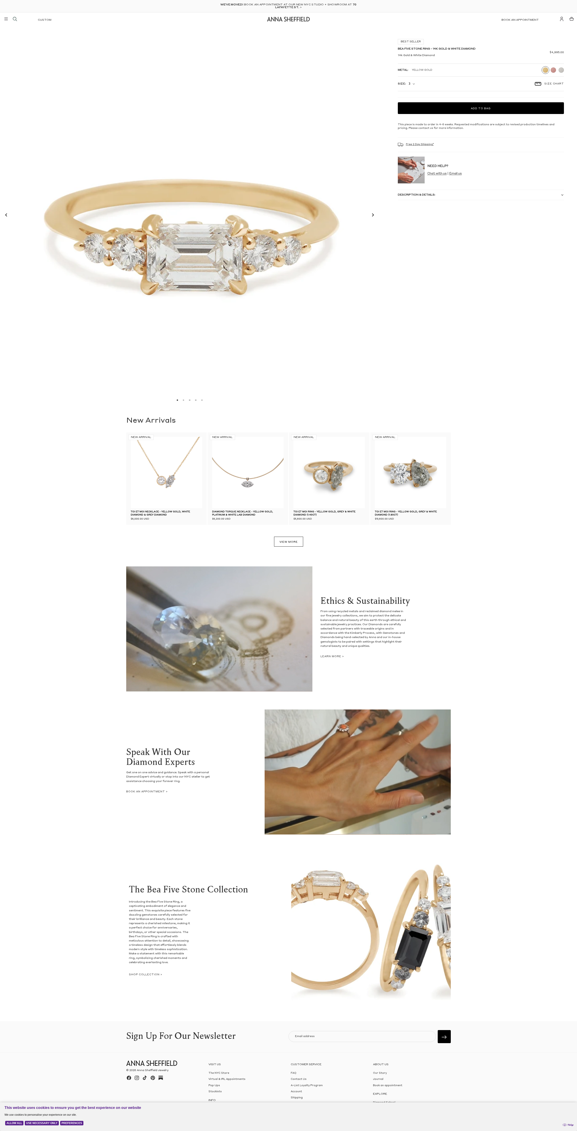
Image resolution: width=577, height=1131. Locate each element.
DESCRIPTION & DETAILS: (416, 195)
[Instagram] (137, 1078)
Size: (402, 84)
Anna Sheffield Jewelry (153, 1070)
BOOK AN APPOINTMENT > (147, 792)
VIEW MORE (288, 542)
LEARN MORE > (332, 656)
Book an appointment (520, 20)
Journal (378, 1079)
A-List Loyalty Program (307, 1085)
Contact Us (299, 1079)
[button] (5, 216)
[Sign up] (444, 1036)
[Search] (15, 19)
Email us (455, 173)
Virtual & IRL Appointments (226, 1079)
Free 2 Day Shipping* (420, 144)
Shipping (297, 1098)
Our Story (380, 1073)
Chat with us (437, 173)
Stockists (215, 1091)
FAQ (293, 1073)
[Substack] (160, 1078)
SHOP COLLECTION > (145, 975)
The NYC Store (218, 1073)
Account (296, 1091)
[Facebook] (129, 1078)
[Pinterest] (153, 1078)
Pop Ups (214, 1085)
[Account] (562, 19)
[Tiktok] (144, 1078)
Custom (44, 20)
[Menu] (6, 19)
